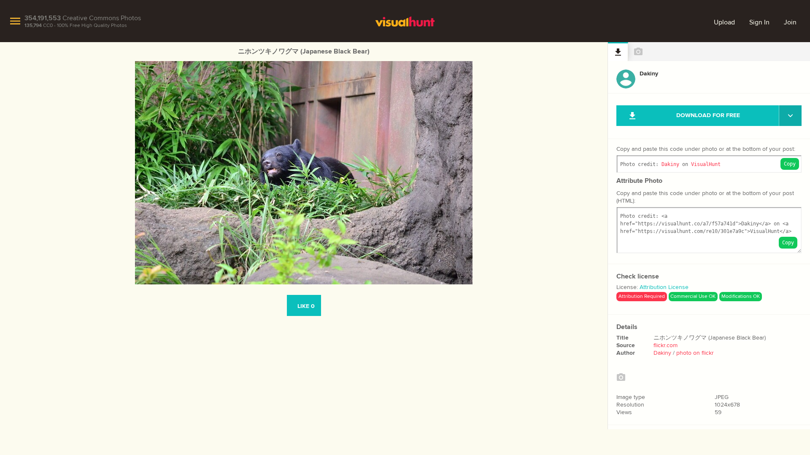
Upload (724, 22)
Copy (790, 164)
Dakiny (670, 164)
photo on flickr (695, 353)
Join (790, 22)
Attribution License (664, 287)
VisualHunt (706, 164)
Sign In (759, 22)
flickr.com (665, 345)
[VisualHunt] (405, 21)
